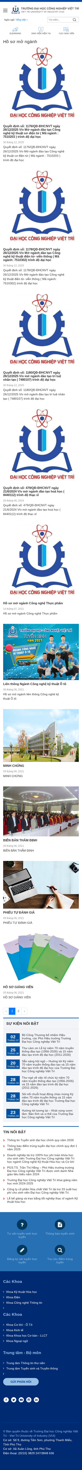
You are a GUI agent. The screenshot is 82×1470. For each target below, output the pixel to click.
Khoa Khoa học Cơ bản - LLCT (27, 1335)
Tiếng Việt (21, 20)
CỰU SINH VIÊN (66, 33)
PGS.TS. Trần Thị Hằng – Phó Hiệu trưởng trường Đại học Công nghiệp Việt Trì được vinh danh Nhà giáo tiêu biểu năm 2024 (40, 1171)
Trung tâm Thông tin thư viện (25, 1363)
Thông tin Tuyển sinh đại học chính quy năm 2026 (40, 1140)
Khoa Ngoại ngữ (17, 1341)
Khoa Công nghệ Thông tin (24, 1302)
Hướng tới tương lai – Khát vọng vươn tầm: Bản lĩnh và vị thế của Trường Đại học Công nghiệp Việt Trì (47, 1114)
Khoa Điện (13, 1297)
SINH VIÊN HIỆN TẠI (41, 33)
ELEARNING (15, 33)
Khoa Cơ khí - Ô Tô (19, 1324)
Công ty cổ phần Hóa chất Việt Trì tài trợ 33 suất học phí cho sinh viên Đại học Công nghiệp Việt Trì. (42, 1191)
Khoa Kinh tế (14, 1330)
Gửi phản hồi (21, 1381)
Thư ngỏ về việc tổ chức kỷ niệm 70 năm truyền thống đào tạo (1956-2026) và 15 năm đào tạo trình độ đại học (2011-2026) (48, 1082)
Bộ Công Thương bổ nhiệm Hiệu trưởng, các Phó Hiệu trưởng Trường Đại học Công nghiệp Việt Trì (46, 1038)
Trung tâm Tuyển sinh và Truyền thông (32, 1368)
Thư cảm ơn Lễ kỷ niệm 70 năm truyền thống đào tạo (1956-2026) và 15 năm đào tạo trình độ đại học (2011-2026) (48, 1051)
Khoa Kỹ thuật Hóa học (21, 1291)
